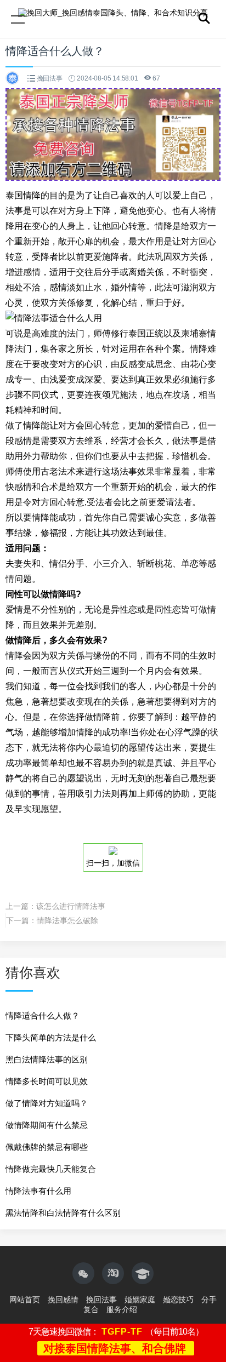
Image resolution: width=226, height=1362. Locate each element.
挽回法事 (50, 78)
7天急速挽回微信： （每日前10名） (116, 1331)
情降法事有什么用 (38, 1190)
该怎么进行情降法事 (70, 906)
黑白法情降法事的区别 (46, 1059)
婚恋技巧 (178, 1299)
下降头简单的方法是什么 (50, 1037)
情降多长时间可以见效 (46, 1081)
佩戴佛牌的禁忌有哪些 (46, 1147)
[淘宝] (113, 1273)
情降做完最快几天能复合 (50, 1169)
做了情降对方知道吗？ (46, 1103)
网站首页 (24, 1299)
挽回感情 (63, 1299)
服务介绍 (121, 1309)
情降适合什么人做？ (42, 1015)
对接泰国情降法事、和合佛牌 (114, 1348)
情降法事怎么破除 (67, 920)
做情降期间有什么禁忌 (46, 1125)
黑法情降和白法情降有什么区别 (63, 1212)
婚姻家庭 (140, 1299)
